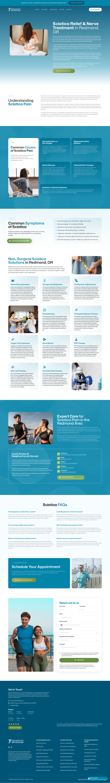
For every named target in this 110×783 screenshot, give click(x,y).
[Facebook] (12, 747)
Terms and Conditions (83, 779)
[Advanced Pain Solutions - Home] (14, 9)
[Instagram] (9, 747)
